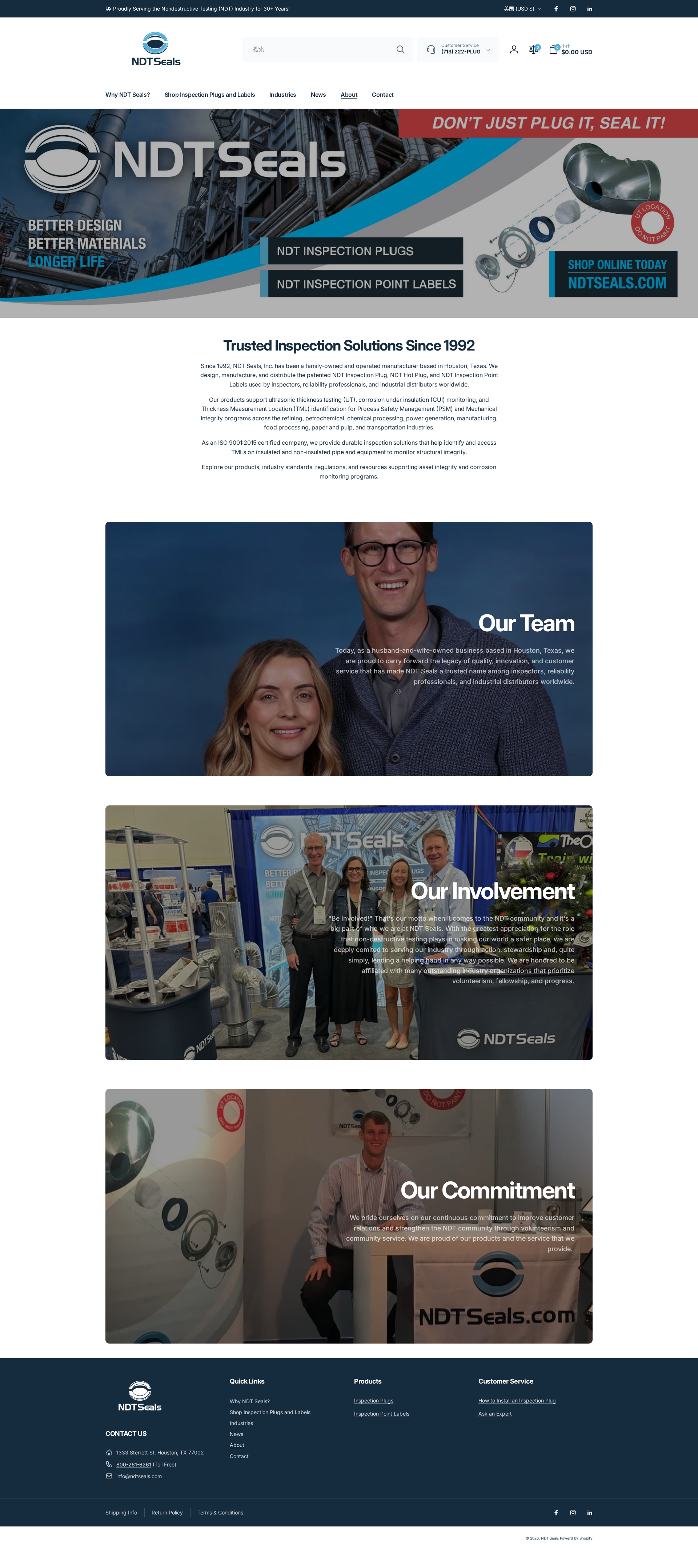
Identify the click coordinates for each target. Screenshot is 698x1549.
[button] (571, 49)
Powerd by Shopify (576, 1538)
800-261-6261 (133, 1464)
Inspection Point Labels (381, 1413)
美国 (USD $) (519, 8)
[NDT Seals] (139, 1413)
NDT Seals (550, 1538)
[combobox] (328, 49)
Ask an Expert (495, 1413)
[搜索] (400, 49)
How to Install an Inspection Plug (517, 1400)
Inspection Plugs (373, 1400)
